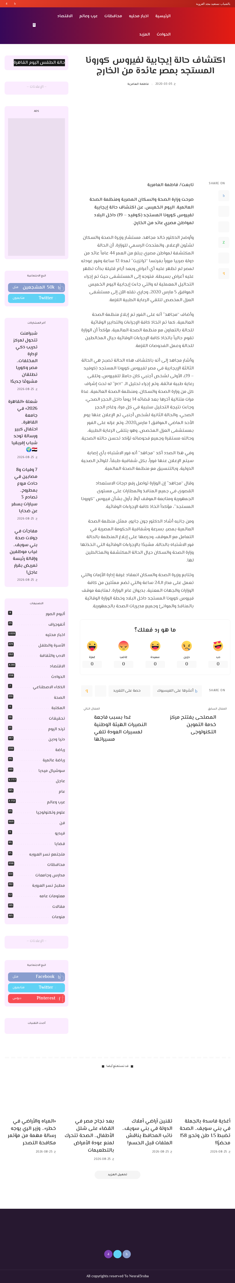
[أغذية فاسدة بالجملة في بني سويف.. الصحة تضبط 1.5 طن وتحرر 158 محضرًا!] (205, 1095)
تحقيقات (57, 719)
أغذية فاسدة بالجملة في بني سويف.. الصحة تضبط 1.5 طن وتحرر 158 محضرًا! (205, 1132)
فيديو (60, 833)
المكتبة (58, 708)
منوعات (58, 917)
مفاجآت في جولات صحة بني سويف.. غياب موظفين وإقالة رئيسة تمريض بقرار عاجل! (23, 552)
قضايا (59, 844)
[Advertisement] (36, 187)
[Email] (223, 273)
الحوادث (58, 677)
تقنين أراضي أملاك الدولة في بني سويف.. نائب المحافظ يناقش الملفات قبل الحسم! (147, 1132)
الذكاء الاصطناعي (49, 687)
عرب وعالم (56, 802)
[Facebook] (15, 3)
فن (62, 823)
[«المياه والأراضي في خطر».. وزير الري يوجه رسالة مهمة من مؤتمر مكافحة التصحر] (30, 1095)
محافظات (56, 865)
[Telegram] (223, 258)
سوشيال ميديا (51, 771)
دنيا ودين (56, 739)
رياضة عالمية (54, 760)
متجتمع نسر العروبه (47, 854)
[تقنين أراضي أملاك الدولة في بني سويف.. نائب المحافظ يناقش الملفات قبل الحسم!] (146, 1095)
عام (62, 792)
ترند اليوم (56, 729)
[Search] (7, 25)
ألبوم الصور (55, 614)
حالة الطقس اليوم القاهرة (39, 62)
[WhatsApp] (223, 242)
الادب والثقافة (52, 656)
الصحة (59, 698)
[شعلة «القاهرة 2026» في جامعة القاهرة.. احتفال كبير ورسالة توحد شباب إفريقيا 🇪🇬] (53, 429)
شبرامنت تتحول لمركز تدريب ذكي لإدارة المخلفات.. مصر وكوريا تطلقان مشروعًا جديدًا (23, 357)
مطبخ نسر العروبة (48, 886)
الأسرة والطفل (51, 645)
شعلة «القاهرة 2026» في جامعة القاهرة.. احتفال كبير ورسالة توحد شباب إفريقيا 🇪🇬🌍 (22, 426)
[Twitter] (10, 3)
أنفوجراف (56, 625)
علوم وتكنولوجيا (50, 812)
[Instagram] (6, 3)
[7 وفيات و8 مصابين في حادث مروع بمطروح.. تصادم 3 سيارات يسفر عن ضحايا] (53, 494)
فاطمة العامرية (137, 84)
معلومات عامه (52, 896)
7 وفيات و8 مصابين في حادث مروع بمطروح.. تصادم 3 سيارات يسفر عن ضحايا (24, 490)
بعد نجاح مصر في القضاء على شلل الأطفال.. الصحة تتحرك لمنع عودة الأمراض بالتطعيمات (89, 1136)
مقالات (58, 907)
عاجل (60, 781)
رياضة (60, 750)
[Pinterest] (223, 226)
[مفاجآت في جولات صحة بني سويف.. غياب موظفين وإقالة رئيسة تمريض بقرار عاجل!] (53, 555)
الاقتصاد (57, 666)
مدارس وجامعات (50, 875)
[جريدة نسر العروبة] (203, 26)
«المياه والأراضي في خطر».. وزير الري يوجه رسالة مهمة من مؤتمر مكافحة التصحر (32, 1132)
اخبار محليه (55, 635)
